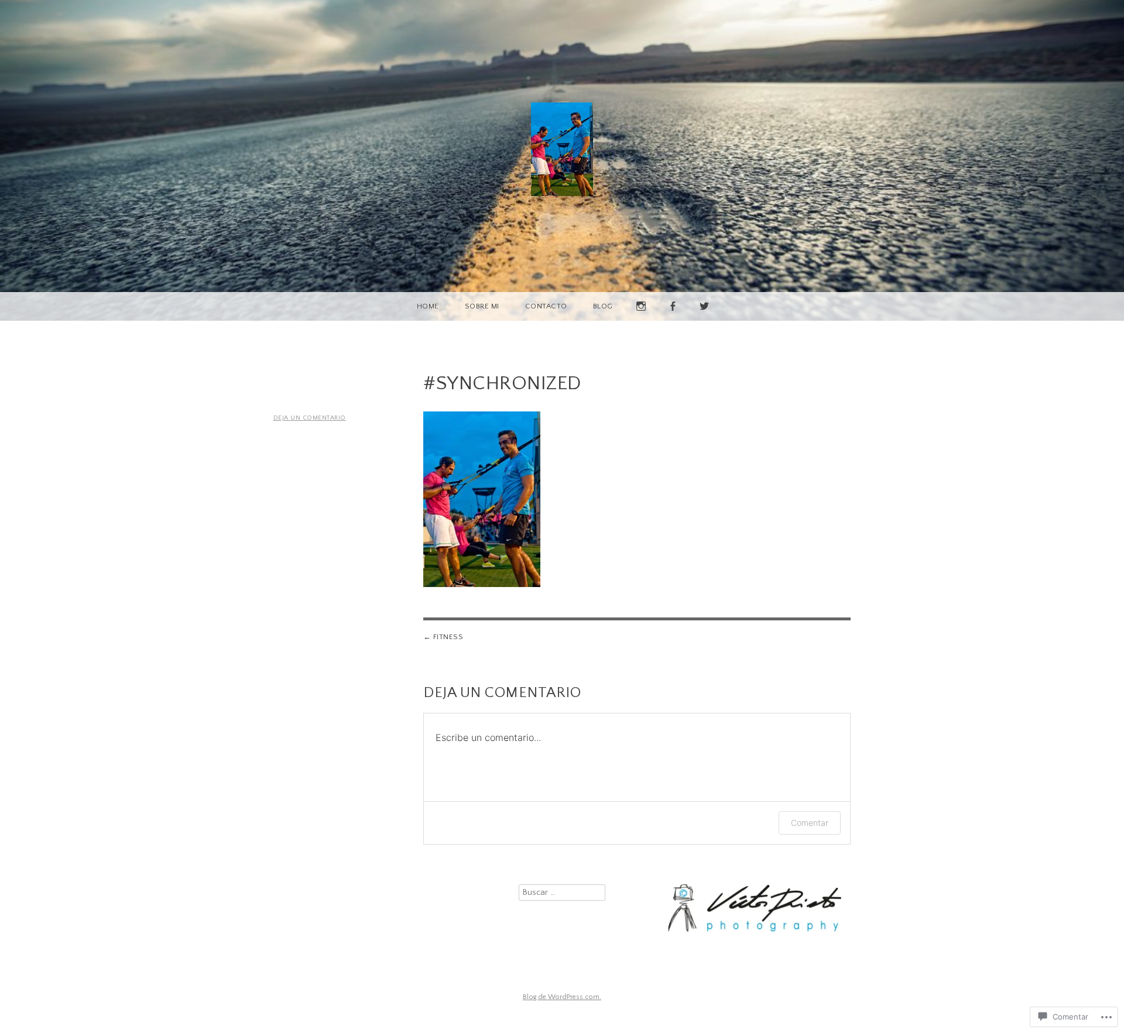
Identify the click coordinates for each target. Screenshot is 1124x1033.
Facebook (672, 320)
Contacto (546, 306)
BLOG (603, 306)
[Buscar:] (562, 892)
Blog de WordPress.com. (562, 997)
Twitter (704, 320)
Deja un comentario (309, 417)
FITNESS (448, 637)
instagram (641, 320)
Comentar (809, 823)
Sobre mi (482, 306)
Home (428, 306)
